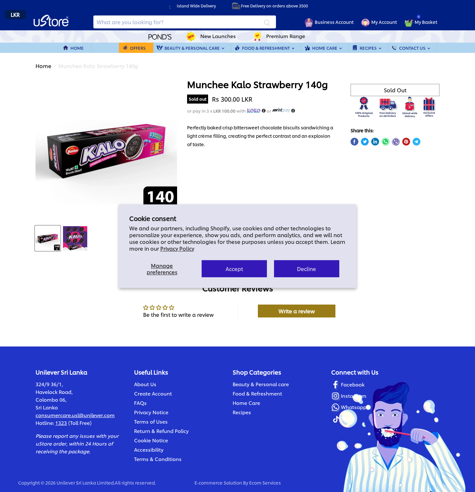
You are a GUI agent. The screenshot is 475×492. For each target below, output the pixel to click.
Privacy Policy (177, 248)
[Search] (267, 21)
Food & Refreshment (266, 48)
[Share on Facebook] (354, 142)
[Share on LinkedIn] (375, 142)
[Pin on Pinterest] (406, 142)
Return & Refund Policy (161, 430)
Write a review (297, 311)
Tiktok (348, 418)
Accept (234, 268)
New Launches (218, 36)
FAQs (140, 402)
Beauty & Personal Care (192, 48)
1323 (61, 422)
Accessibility (149, 449)
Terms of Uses (151, 421)
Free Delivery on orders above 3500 (274, 5)
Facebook (352, 384)
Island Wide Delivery (196, 5)
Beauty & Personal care (261, 384)
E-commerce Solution (218, 482)
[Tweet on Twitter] (365, 142)
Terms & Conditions (158, 459)
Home (77, 48)
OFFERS (138, 48)
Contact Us (413, 48)
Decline (306, 268)
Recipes (369, 48)
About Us (145, 384)
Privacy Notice (151, 412)
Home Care (325, 48)
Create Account (153, 393)
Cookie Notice (151, 440)
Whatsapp (353, 407)
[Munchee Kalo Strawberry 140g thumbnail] (47, 238)
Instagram (353, 395)
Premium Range (285, 36)
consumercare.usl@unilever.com (75, 415)
